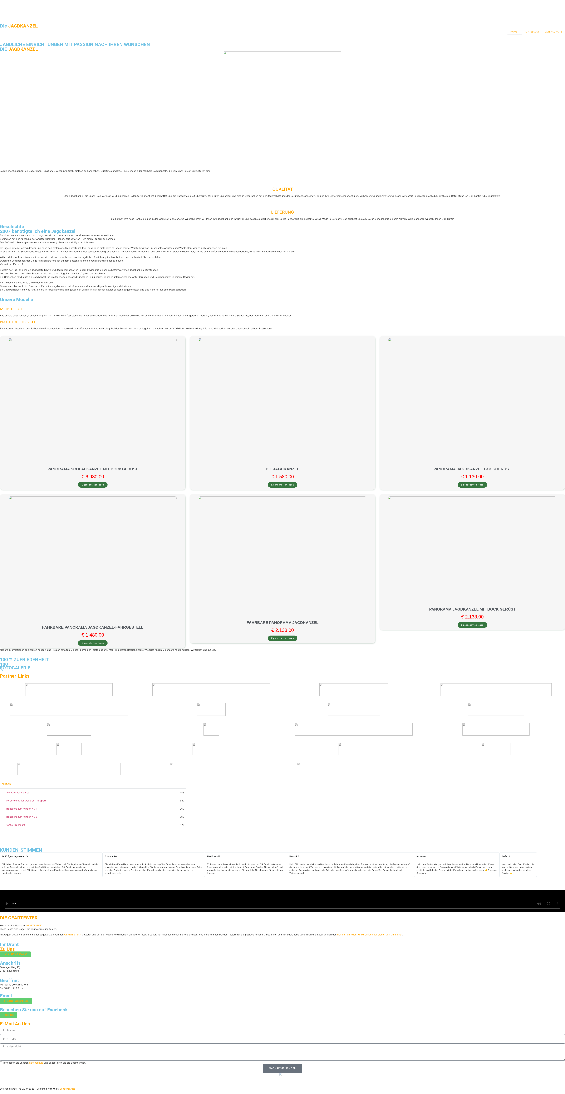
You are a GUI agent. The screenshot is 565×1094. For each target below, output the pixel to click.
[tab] (93, 793)
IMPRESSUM (532, 31)
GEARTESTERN (72, 934)
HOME (513, 31)
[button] (268, 878)
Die (19, 26)
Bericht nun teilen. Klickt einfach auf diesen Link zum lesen (369, 934)
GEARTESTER (33, 925)
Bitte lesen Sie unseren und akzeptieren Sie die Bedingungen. (44, 1062)
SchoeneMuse (67, 1088)
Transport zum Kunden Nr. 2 (21, 816)
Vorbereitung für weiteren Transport (26, 800)
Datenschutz (36, 1062)
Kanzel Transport (15, 824)
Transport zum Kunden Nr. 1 (21, 808)
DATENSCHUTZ (553, 31)
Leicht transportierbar (18, 792)
